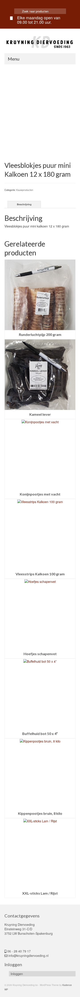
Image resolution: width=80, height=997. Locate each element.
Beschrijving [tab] (24, 204)
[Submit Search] (17, 11)
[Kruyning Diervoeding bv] (40, 42)
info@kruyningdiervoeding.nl (28, 955)
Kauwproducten (24, 190)
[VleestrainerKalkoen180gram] (40, 102)
